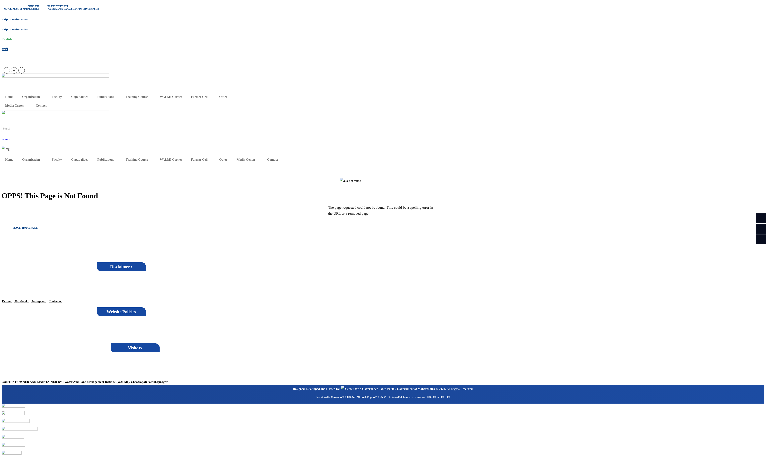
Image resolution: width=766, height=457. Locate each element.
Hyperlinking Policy (16, 332)
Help (34, 336)
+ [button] (14, 70)
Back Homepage (25, 227)
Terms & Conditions (43, 324)
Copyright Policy (15, 326)
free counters (33, 366)
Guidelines (11, 344)
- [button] (7, 70)
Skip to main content (16, 29)
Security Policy (13, 338)
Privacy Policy (40, 330)
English (7, 39)
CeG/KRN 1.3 (23, 372)
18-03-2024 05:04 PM (37, 360)
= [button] (22, 70)
